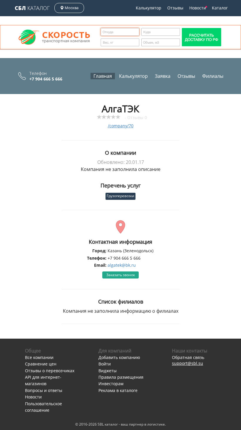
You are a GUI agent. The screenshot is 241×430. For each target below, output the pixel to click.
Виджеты (107, 370)
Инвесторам (110, 383)
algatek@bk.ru (122, 265)
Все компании (39, 357)
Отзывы (175, 8)
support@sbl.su (187, 363)
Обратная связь (188, 357)
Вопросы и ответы (43, 390)
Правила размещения (120, 377)
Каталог (32, 7)
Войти (104, 364)
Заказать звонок (120, 274)
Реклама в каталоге (118, 390)
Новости (197, 8)
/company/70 (120, 125)
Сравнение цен (40, 364)
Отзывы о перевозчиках (49, 370)
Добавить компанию (119, 357)
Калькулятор (148, 8)
